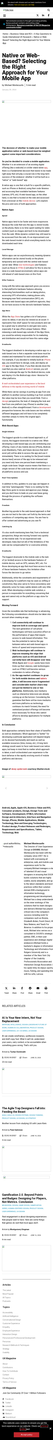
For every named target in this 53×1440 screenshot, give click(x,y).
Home (5, 34)
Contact (6, 1375)
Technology (7, 832)
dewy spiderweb (19, 769)
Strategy (6, 1349)
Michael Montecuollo (34, 843)
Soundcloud (10, 1417)
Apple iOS (22, 808)
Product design (9, 826)
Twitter (8, 1403)
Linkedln (8, 1406)
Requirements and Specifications (18, 829)
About (5, 1364)
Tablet (38, 829)
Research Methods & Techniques (16, 1345)
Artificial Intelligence (10, 1316)
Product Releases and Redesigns (34, 826)
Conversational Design (12, 1320)
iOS (3, 366)
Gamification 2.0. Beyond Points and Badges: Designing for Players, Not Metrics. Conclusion (24, 1198)
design (5, 401)
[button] (6, 991)
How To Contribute (10, 1371)
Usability (6, 1352)
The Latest (7, 1290)
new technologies (27, 265)
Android (29, 369)
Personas (7, 1342)
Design (26, 811)
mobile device (28, 201)
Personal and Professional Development (19, 1338)
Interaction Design (10, 1334)
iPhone (47, 360)
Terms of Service (9, 1382)
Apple (13, 808)
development (45, 407)
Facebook (9, 1399)
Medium (8, 1414)
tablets (43, 678)
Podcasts (7, 1301)
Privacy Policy (8, 1378)
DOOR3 (36, 849)
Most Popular (8, 1294)
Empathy (6, 1327)
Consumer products (11, 811)
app (45, 167)
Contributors (8, 1367)
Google (30, 663)
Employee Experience (11, 1331)
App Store (15, 316)
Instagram (9, 1410)
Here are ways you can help (24, 5)
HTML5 (21, 268)
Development (18, 814)
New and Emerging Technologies (30, 823)
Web (16, 832)
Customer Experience (11, 1323)
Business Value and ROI (21, 34)
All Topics (7, 1297)
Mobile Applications (27, 820)
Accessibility (8, 1313)
